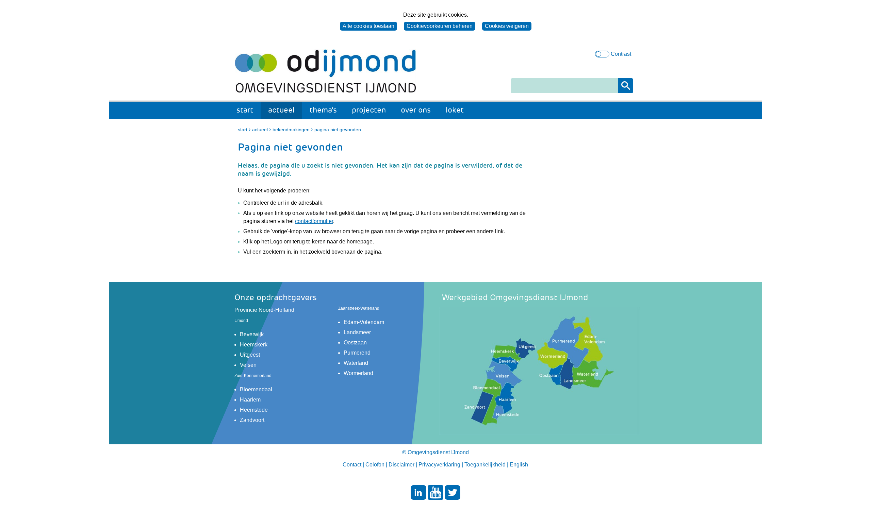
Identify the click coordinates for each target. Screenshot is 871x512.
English (519, 464)
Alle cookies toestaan (368, 26)
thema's (323, 110)
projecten (369, 110)
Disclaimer (401, 464)
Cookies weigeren (507, 26)
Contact (352, 464)
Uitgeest (250, 355)
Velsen (248, 365)
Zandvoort (252, 420)
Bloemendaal (256, 389)
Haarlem (250, 400)
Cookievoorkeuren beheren (440, 26)
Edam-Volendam (364, 322)
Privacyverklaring (439, 464)
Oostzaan (355, 342)
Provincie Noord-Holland (264, 310)
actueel (281, 110)
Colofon (374, 464)
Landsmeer (357, 332)
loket (455, 110)
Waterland (356, 363)
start (244, 110)
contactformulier (314, 221)
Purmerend (357, 353)
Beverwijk (252, 334)
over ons (416, 110)
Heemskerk (253, 344)
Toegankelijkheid (485, 464)
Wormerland (358, 373)
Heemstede (254, 410)
